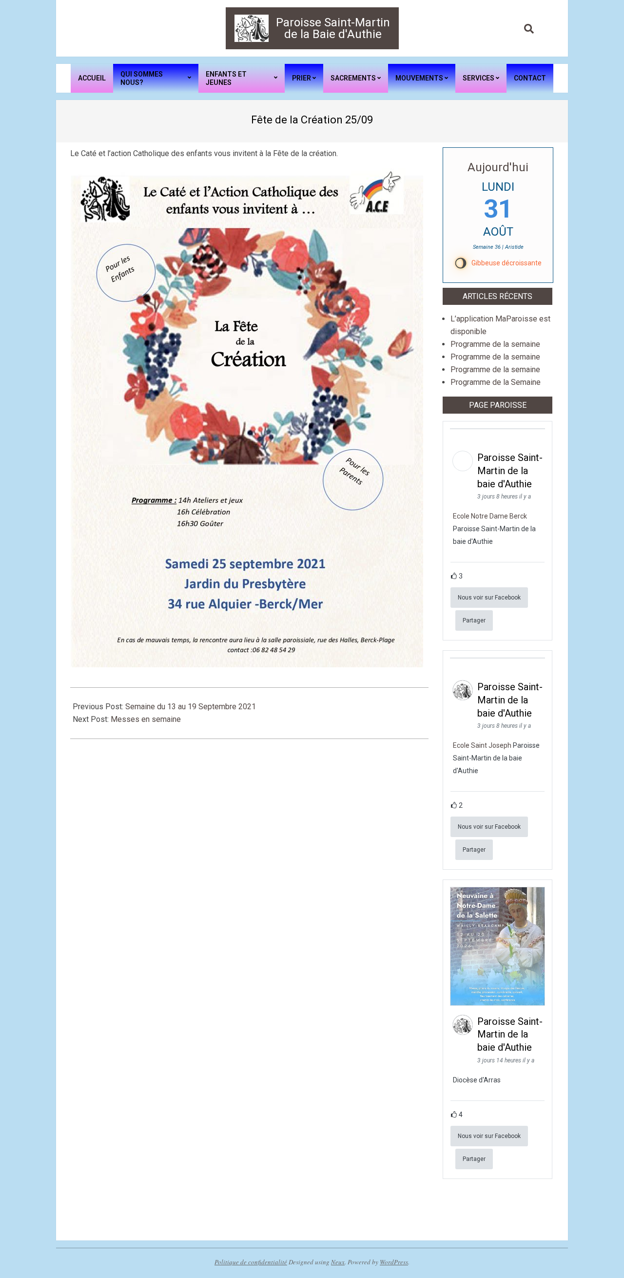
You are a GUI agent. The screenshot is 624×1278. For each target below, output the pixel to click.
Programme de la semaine (495, 344)
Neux (338, 1262)
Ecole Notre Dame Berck (490, 516)
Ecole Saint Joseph (482, 745)
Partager (474, 620)
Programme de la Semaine (495, 382)
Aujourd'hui (498, 167)
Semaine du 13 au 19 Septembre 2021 (190, 706)
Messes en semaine (146, 719)
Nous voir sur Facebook (489, 597)
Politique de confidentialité (250, 1262)
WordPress (394, 1262)
